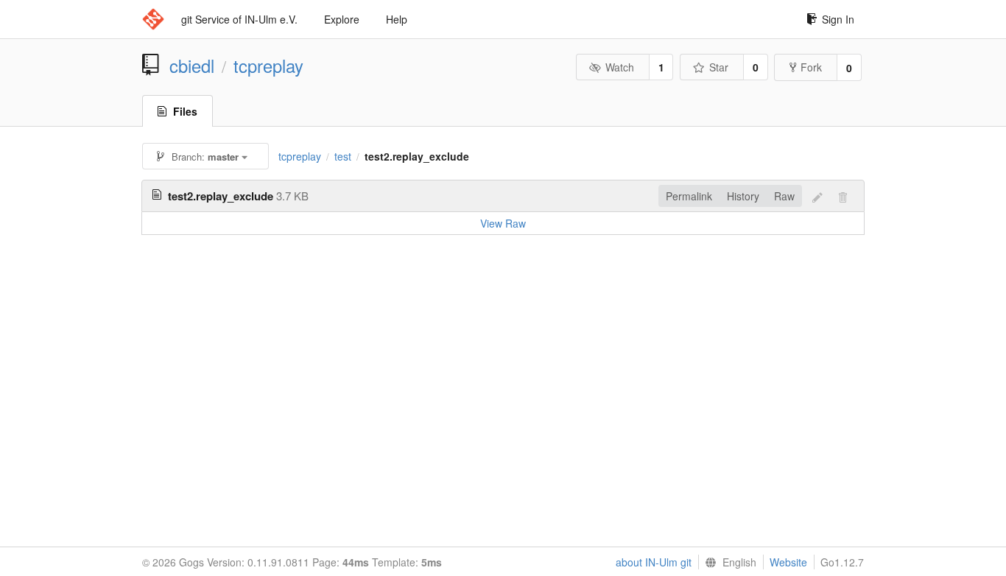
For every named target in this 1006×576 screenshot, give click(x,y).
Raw (784, 196)
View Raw (503, 223)
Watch (619, 67)
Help (396, 19)
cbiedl (191, 65)
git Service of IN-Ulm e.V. (239, 19)
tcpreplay (268, 65)
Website (788, 562)
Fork (811, 67)
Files (185, 111)
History (743, 196)
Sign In (838, 19)
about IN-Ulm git (654, 562)
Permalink (689, 196)
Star (718, 67)
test (342, 156)
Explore (341, 19)
